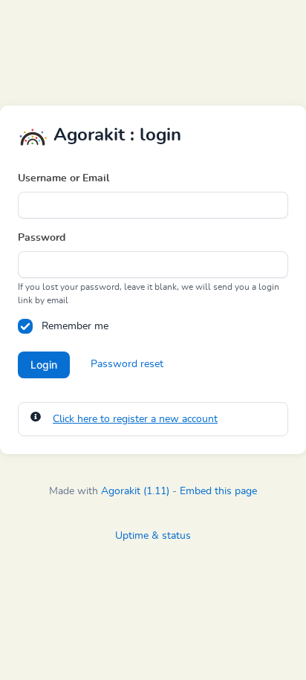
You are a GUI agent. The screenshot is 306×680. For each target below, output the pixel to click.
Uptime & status (153, 536)
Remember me (75, 326)
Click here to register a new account (135, 419)
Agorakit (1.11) (135, 491)
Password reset (127, 364)
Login (43, 364)
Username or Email (63, 178)
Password (41, 238)
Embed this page (218, 491)
